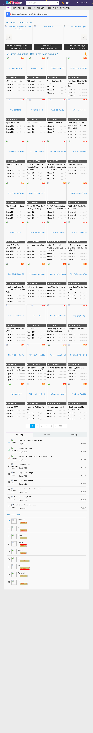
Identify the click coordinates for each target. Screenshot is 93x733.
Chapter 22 (30, 212)
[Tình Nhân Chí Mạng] (36, 274)
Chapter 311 (9, 254)
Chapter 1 (50, 93)
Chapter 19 (30, 290)
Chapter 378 (72, 171)
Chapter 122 (23, 452)
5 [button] (51, 426)
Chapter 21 (30, 215)
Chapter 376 (72, 174)
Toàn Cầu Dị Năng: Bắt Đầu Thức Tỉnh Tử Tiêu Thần (15, 289)
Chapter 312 (10, 251)
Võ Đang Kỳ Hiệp (34, 81)
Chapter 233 (51, 416)
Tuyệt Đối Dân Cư (54, 123)
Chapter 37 (71, 337)
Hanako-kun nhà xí (25, 448)
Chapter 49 (22, 444)
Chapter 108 (23, 492)
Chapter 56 (9, 212)
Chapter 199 (23, 500)
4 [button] (46, 426)
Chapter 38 (71, 334)
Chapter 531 (10, 129)
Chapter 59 (50, 337)
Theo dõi (22, 8)
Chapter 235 (51, 410)
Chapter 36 (50, 173)
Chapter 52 (42, 48)
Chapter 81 (50, 126)
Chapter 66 (50, 212)
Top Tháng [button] (19, 435)
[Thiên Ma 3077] (15, 394)
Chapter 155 (30, 338)
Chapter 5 (71, 92)
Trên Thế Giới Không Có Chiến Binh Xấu (19, 46)
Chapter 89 (9, 410)
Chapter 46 (50, 374)
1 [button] (32, 426)
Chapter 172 (51, 257)
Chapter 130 (30, 257)
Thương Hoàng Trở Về (56, 368)
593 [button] (60, 426)
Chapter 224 (72, 131)
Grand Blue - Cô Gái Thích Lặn (30, 489)
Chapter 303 (23, 468)
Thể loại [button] (40, 8)
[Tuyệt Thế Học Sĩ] (36, 110)
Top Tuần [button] (46, 435)
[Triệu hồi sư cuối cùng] (78, 151)
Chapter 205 (72, 293)
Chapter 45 (50, 377)
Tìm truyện (65, 8)
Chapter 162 (30, 90)
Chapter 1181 (23, 484)
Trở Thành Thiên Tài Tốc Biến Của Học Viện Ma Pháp (36, 167)
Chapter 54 (9, 218)
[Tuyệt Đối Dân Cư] (57, 110)
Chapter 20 (30, 218)
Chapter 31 (30, 129)
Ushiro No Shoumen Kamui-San (30, 440)
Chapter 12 (9, 84)
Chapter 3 (50, 87)
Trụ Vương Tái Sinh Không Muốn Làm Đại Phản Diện (77, 125)
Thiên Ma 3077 (12, 407)
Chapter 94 (30, 374)
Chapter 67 (13, 48)
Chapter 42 (22, 460)
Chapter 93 (30, 377)
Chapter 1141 (10, 173)
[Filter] (85, 54)
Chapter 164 (30, 84)
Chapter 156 (30, 335)
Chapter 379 (72, 168)
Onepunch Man (24, 464)
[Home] (8, 8)
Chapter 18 (30, 293)
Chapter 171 (51, 260)
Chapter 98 (30, 173)
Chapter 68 (71, 260)
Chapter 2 (50, 90)
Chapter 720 (23, 476)
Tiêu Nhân (31, 329)
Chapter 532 (10, 126)
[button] (9, 37)
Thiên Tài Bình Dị (48, 46)
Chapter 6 (71, 89)
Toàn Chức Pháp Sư (26, 481)
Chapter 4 (71, 95)
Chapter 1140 (10, 176)
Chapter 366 (51, 296)
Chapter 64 (50, 218)
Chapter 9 (9, 340)
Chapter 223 (72, 134)
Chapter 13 (9, 374)
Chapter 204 (72, 296)
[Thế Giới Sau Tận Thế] (57, 394)
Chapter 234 (51, 413)
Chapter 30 (30, 132)
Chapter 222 (72, 137)
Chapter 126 (72, 212)
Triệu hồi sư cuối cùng (77, 164)
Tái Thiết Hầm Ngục (77, 46)
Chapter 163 (30, 87)
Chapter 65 (50, 215)
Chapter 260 (72, 48)
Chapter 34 (50, 179)
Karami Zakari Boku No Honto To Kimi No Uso (35, 456)
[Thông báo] (67, 3)
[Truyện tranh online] (14, 3)
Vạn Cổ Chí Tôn (12, 123)
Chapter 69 (71, 257)
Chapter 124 (72, 218)
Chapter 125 (72, 215)
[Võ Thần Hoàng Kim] (15, 68)
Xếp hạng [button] (52, 8)
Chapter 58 (50, 340)
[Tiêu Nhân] (36, 316)
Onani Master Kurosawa (27, 505)
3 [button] (41, 426)
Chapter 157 (30, 332)
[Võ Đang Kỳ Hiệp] (36, 68)
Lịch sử (31, 8)
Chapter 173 (51, 254)
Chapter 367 (51, 293)
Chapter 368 (51, 290)
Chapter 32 (30, 126)
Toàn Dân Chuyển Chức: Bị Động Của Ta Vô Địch (56, 247)
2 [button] (37, 426)
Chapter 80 (50, 129)
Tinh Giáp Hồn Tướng (56, 287)
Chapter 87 (9, 416)
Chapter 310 (10, 257)
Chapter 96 (30, 179)
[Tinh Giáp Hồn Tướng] (57, 274)
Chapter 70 (71, 254)
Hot (14, 8)
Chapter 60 (50, 334)
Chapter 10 (9, 90)
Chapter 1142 (10, 170)
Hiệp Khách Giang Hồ (26, 473)
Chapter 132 (30, 251)
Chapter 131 (30, 254)
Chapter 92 (30, 380)
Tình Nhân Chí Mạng (35, 287)
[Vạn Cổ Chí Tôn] (15, 110)
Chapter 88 (9, 413)
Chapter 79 (50, 132)
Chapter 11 (9, 87)
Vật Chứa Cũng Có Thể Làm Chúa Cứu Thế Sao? (77, 83)
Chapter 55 (9, 215)
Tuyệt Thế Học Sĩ (33, 123)
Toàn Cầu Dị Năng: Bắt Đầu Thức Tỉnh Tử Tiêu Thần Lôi (77, 247)
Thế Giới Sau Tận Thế (56, 407)
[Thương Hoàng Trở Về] (57, 355)
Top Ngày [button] (73, 435)
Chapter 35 (50, 176)
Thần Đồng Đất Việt (26, 497)
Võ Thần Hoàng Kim (14, 81)
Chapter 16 (30, 296)
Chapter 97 (30, 176)
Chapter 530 (10, 132)
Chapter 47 (50, 371)
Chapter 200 (72, 299)
